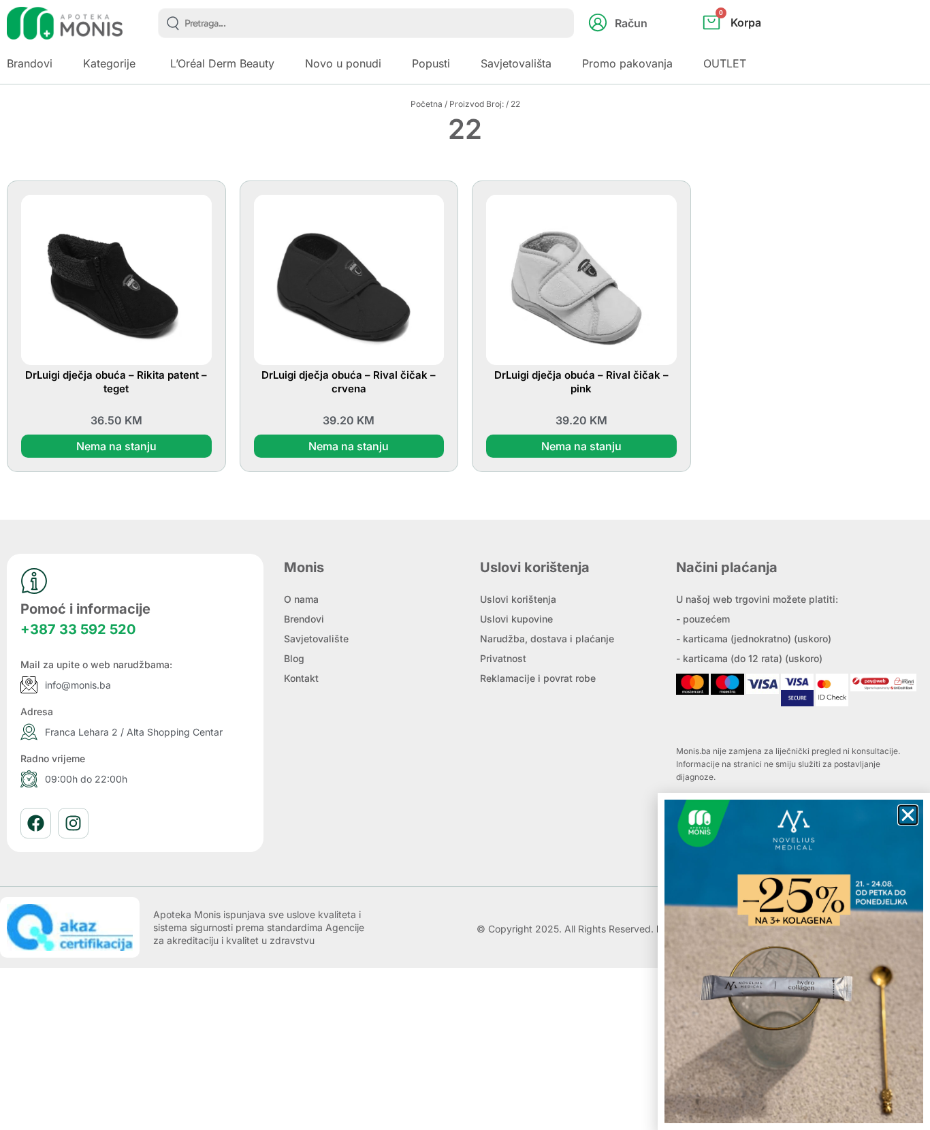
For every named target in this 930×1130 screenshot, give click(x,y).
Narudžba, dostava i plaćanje (547, 638)
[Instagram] (73, 823)
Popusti (431, 63)
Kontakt (301, 678)
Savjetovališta (516, 63)
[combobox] (366, 23)
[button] (907, 814)
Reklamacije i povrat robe (538, 678)
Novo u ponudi (343, 63)
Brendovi (304, 619)
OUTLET (724, 63)
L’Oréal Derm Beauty (222, 63)
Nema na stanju (116, 446)
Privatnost (503, 658)
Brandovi (29, 63)
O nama (301, 599)
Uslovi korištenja (518, 599)
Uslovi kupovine (516, 619)
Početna (427, 104)
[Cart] (747, 45)
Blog (294, 658)
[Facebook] (35, 823)
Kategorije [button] (109, 63)
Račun (631, 23)
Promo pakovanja (627, 63)
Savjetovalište (316, 638)
